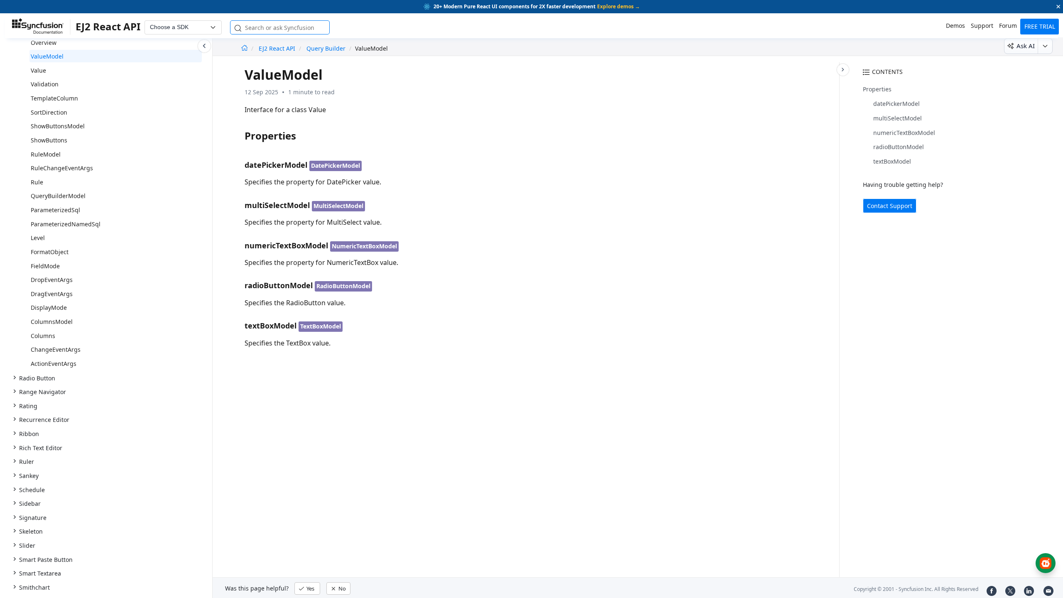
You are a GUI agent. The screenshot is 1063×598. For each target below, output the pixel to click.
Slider (27, 545)
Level (38, 238)
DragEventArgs (52, 294)
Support (982, 25)
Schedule (32, 490)
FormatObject (50, 252)
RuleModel (46, 154)
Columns (43, 336)
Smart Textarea (40, 573)
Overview (43, 43)
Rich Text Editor (40, 448)
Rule (37, 182)
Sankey (29, 476)
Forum (1008, 25)
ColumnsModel (52, 322)
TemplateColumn (54, 98)
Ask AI (1025, 46)
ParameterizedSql (55, 210)
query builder (325, 48)
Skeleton (31, 531)
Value (38, 70)
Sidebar (30, 503)
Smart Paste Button (46, 560)
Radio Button (37, 378)
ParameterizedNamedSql (65, 224)
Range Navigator (42, 392)
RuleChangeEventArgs (62, 168)
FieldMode (45, 266)
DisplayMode (49, 307)
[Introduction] (244, 48)
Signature (33, 518)
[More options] (1045, 46)
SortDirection (49, 112)
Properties (877, 89)
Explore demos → (618, 6)
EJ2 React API (278, 48)
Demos (955, 25)
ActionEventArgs (53, 364)
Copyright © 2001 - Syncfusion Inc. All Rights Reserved (916, 589)
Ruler (26, 462)
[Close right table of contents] (842, 69)
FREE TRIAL (1039, 26)
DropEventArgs (52, 280)
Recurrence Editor (44, 420)
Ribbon (29, 434)
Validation (45, 84)
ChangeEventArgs (56, 349)
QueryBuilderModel (58, 196)
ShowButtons (49, 140)
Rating (28, 406)
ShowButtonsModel (58, 126)
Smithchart (34, 587)
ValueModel (47, 56)
